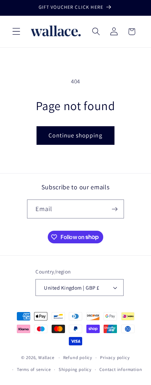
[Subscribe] (115, 209)
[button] (16, 32)
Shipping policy (75, 369)
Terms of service (34, 369)
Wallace (46, 357)
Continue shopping (75, 135)
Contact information (120, 369)
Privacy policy (115, 357)
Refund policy (77, 357)
